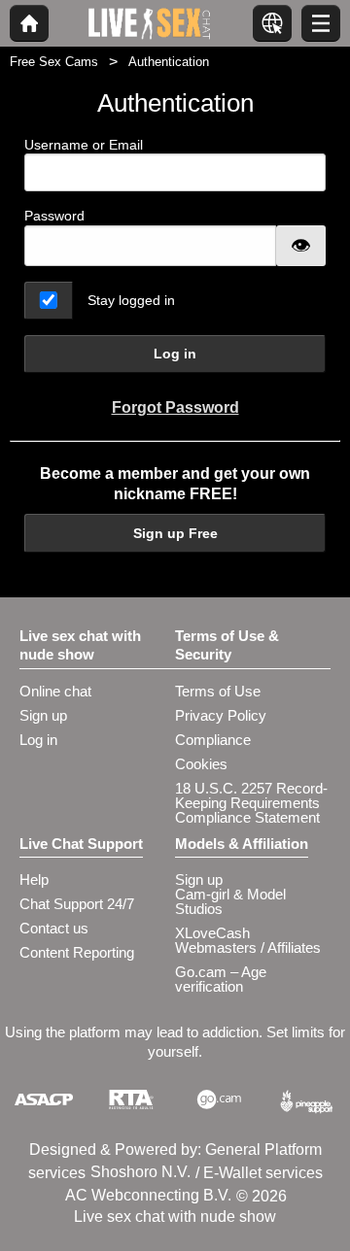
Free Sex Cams (54, 61)
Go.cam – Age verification (220, 979)
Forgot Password (175, 407)
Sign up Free (175, 533)
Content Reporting (76, 952)
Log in (175, 353)
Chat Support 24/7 (76, 904)
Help (34, 879)
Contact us (53, 928)
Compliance (213, 739)
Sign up (43, 715)
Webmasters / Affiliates (248, 947)
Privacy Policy (220, 715)
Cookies (201, 764)
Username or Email (83, 144)
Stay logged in (131, 300)
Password (54, 215)
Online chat (55, 691)
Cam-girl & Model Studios (230, 901)
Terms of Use (218, 691)
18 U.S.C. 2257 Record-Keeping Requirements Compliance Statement (251, 803)
